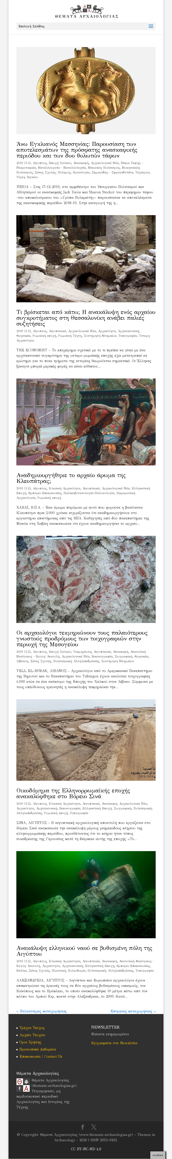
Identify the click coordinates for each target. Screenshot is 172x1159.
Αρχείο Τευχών (32, 1035)
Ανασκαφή (81, 163)
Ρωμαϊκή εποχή (44, 336)
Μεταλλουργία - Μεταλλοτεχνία (62, 168)
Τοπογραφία (127, 336)
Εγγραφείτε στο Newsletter (114, 1043)
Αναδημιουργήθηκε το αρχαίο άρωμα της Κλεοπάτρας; (71, 477)
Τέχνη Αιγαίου (27, 177)
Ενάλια (21, 971)
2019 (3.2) (23, 488)
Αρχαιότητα (107, 331)
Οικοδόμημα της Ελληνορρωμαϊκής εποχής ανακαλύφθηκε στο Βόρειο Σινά (73, 793)
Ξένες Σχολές (45, 172)
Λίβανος (22, 661)
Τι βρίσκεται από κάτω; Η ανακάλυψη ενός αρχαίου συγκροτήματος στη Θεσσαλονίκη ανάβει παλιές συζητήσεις (85, 317)
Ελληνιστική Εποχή (97, 808)
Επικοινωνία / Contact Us (40, 1056)
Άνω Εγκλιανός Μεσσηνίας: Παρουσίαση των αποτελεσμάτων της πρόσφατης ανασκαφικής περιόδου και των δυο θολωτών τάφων (76, 149)
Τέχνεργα (142, 172)
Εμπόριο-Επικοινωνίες (45, 493)
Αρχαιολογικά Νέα (105, 163)
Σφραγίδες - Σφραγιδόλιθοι (112, 172)
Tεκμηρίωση (82, 652)
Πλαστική (59, 971)
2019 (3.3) (23, 163)
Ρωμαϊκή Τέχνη (70, 336)
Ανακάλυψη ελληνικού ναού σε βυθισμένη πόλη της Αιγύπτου (84, 950)
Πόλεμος (64, 172)
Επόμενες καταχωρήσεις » (133, 1011)
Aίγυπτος (40, 163)
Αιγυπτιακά (57, 331)
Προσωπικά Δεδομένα (37, 1049)
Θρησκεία (23, 336)
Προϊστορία (81, 172)
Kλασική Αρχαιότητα (64, 488)
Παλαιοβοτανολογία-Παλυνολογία (89, 493)
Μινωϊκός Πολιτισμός (104, 168)
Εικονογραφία (102, 656)
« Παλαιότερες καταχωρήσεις (41, 1011)
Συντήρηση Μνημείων (100, 336)
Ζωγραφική (123, 656)
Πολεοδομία (77, 971)
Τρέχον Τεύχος (32, 1028)
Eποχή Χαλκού (60, 163)
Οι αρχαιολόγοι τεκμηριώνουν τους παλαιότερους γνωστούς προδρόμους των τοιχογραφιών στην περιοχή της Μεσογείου (82, 638)
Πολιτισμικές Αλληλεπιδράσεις (76, 661)
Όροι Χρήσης (30, 1042)
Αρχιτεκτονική (128, 331)
